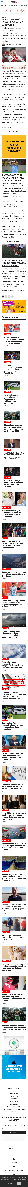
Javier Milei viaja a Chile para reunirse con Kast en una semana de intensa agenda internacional (14, 816)
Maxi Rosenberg (10, 44)
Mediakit (14, 1099)
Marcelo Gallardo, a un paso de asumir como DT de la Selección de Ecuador (14, 484)
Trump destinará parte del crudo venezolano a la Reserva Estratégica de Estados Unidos (12, 757)
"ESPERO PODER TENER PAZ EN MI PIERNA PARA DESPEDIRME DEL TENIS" (13, 178)
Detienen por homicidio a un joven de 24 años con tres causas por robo (13, 937)
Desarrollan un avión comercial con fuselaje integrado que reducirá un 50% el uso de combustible (13, 665)
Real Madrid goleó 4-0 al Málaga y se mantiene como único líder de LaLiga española (14, 456)
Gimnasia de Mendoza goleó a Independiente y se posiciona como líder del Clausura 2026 (14, 428)
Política (5, 750)
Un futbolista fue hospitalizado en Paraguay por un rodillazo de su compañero (11, 399)
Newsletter (14, 1093)
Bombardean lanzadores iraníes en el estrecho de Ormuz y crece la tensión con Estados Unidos (14, 877)
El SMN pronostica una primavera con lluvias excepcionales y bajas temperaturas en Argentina (13, 634)
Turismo (5, 689)
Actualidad (6, 507)
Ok (19, 1184)
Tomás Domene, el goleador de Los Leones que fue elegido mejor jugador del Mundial (14, 340)
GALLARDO (4, 291)
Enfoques (5, 628)
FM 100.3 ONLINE (14, 1101)
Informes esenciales (14, 1088)
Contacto (14, 1091)
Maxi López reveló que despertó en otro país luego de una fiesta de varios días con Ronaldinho (13, 369)
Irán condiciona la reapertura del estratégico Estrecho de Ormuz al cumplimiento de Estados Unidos (14, 847)
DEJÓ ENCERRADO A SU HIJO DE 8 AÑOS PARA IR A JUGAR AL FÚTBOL (14, 263)
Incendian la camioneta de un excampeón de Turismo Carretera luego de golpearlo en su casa (14, 908)
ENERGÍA (14, 1112)
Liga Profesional (12, 291)
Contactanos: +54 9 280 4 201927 (14, 1119)
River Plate (21, 291)
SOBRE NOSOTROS (14, 1096)
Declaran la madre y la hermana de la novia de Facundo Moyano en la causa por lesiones (14, 514)
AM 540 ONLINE (14, 1104)
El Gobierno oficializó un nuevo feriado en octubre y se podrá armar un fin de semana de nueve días (14, 696)
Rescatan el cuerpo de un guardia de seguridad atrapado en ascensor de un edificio (13, 998)
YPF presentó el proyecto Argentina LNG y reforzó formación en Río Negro (12, 786)
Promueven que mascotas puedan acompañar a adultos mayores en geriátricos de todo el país (14, 967)
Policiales (5, 901)
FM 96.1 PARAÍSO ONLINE (14, 1106)
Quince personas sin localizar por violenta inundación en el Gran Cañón (14, 574)
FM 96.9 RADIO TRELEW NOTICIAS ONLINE (14, 1109)
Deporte (4, 17)
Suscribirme (14, 1132)
